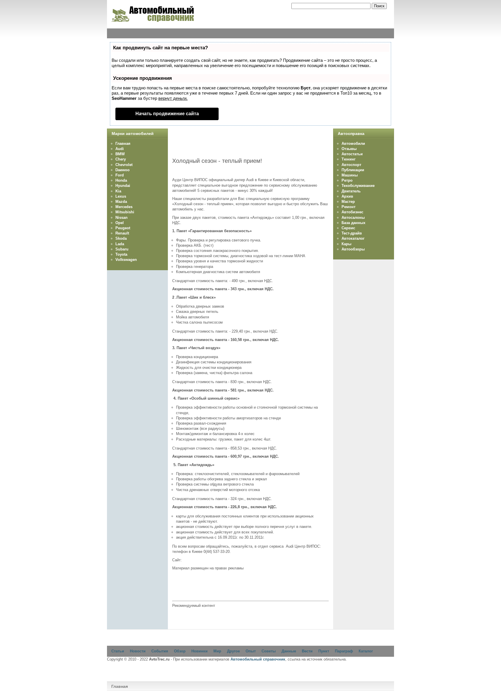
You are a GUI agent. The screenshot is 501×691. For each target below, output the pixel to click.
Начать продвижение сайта (167, 113)
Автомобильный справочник (257, 659)
